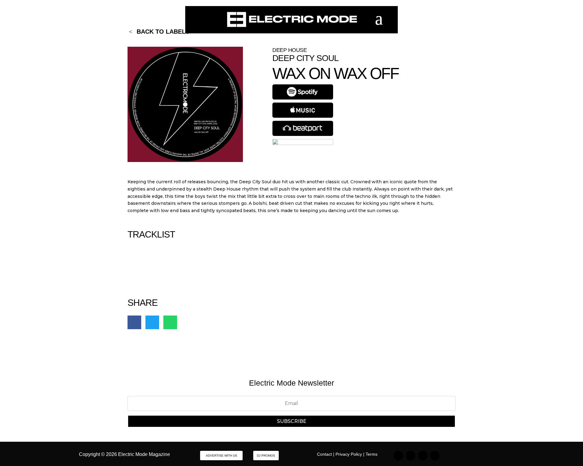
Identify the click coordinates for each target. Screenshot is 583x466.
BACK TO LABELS (163, 31)
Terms (371, 454)
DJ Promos (266, 455)
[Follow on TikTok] (410, 456)
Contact (324, 454)
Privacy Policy (349, 454)
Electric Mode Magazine (144, 454)
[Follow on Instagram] (398, 456)
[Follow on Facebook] (423, 456)
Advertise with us (221, 455)
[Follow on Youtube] (435, 456)
